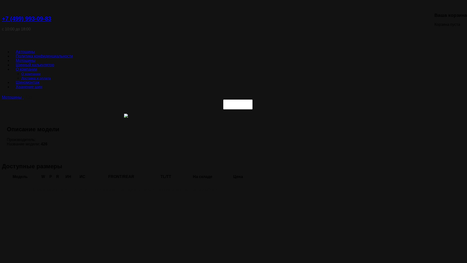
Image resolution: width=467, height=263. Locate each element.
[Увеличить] (126, 116)
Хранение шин (29, 87)
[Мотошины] (23, 97)
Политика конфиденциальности (44, 56)
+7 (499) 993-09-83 (26, 18)
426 (28, 97)
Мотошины (12, 97)
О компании (26, 69)
